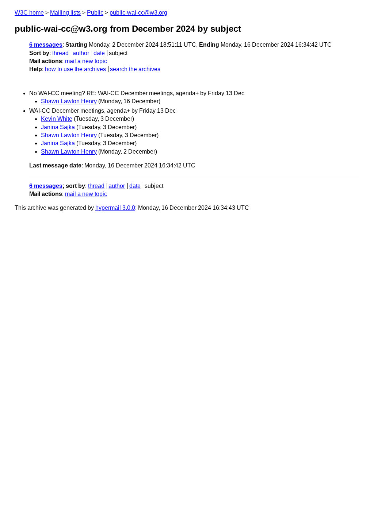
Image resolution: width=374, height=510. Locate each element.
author (81, 53)
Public (95, 12)
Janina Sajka (58, 127)
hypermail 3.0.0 (115, 208)
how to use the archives (75, 69)
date (99, 53)
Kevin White (56, 119)
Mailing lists (65, 12)
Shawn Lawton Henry (69, 101)
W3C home (29, 12)
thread (60, 53)
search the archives (135, 69)
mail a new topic (86, 61)
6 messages (45, 45)
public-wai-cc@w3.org (138, 12)
